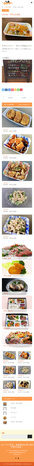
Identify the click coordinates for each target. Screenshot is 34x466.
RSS (18, 458)
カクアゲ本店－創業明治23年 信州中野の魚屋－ (17, 445)
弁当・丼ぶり (14, 412)
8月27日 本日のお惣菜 (16, 403)
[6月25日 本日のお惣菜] (9, 98)
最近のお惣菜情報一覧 (24, 104)
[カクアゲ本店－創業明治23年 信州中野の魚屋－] (12, 2)
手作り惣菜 (13, 408)
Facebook (16, 458)
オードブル (13, 417)
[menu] (31, 2)
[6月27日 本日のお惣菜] (24, 98)
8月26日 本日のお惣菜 (16, 421)
